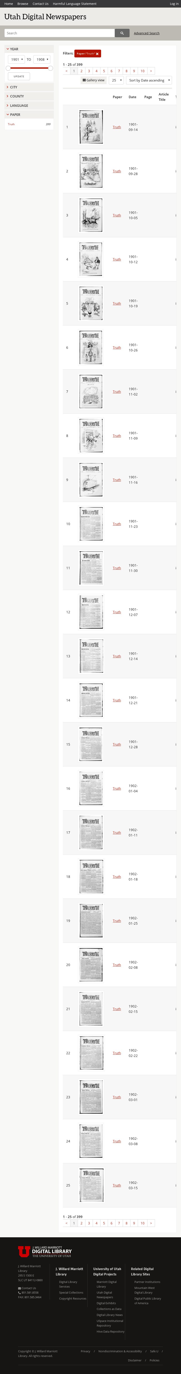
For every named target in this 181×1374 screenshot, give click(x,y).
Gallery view (95, 80)
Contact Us (41, 4)
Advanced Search (147, 33)
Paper (15, 114)
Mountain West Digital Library (144, 1290)
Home (8, 4)
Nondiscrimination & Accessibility (120, 1351)
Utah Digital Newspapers (105, 1294)
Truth (11, 124)
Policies (154, 1360)
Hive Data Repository (110, 1331)
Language (19, 105)
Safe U (154, 1351)
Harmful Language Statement (74, 4)
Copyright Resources (72, 1298)
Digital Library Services (68, 1284)
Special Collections (71, 1292)
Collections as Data (109, 1309)
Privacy (85, 1351)
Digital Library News (110, 1315)
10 (143, 71)
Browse (22, 4)
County (17, 96)
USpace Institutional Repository (110, 1323)
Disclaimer (134, 1360)
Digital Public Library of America (147, 1300)
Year (14, 49)
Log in (174, 4)
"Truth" (86, 53)
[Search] (122, 33)
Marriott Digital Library (107, 1284)
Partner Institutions (147, 1282)
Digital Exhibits (106, 1303)
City (13, 87)
